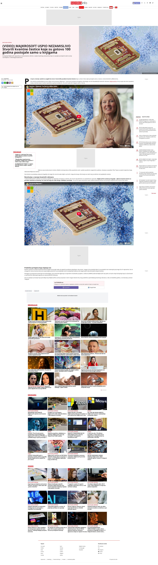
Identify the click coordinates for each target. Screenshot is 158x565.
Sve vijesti (47, 7)
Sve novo (154, 193)
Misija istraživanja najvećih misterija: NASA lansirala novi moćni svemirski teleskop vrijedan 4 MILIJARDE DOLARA (57, 486)
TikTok (100, 553)
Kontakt (63, 559)
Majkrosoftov (113, 81)
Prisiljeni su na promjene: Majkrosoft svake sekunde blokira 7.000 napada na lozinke (57, 414)
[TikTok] (153, 3)
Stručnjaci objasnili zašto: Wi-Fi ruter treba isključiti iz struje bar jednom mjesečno (97, 485)
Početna (42, 7)
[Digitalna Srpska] (111, 7)
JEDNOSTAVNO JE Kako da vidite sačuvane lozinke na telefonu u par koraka (97, 508)
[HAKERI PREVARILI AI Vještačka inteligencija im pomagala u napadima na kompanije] (37, 497)
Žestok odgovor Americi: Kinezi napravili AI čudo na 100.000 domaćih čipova (76, 508)
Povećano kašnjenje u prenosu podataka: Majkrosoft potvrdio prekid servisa (76, 457)
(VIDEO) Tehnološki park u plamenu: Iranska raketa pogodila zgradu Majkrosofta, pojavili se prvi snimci (37, 457)
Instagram (101, 549)
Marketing (49, 559)
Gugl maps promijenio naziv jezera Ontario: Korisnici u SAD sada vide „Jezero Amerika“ (37, 485)
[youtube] (150, 3)
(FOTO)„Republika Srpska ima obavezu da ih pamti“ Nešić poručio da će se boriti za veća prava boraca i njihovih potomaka (147, 129)
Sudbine (86, 7)
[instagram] (147, 3)
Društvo (56, 7)
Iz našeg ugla (105, 7)
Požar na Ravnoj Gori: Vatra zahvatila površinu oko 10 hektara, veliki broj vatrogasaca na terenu (147, 137)
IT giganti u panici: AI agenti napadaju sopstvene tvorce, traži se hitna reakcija (77, 485)
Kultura (95, 7)
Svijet (73, 7)
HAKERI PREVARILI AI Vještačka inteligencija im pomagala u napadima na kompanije (36, 508)
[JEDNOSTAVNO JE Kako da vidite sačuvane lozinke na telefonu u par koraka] (97, 497)
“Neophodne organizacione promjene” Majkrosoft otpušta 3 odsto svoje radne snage (24, 160)
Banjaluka (100, 7)
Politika (52, 7)
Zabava (76, 7)
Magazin (90, 7)
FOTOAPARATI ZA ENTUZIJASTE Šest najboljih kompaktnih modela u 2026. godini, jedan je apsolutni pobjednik (147, 182)
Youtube (101, 551)
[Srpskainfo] (79, 3)
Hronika (61, 7)
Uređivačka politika (71, 559)
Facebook (101, 546)
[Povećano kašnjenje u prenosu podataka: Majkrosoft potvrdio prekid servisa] (77, 446)
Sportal (81, 7)
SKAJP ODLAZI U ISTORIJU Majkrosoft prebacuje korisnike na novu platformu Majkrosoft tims (77, 414)
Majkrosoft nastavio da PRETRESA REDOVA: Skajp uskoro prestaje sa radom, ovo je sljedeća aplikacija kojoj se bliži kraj (57, 457)
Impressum (43, 559)
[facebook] (142, 3)
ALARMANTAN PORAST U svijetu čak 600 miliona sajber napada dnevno (24, 165)
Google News (93, 287)
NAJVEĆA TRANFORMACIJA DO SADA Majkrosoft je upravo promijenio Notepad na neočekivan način (76, 435)
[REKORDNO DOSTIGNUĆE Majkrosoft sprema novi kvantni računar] (37, 403)
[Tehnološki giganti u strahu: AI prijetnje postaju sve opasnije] (57, 497)
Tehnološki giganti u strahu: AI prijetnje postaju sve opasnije (56, 507)
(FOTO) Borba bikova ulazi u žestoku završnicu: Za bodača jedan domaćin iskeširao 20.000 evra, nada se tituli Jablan (147, 144)
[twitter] (145, 3)
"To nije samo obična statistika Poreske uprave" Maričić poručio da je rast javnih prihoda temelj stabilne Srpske (148, 174)
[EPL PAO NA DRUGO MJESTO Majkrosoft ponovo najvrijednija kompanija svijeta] (97, 403)
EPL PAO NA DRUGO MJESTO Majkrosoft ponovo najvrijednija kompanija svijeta (96, 414)
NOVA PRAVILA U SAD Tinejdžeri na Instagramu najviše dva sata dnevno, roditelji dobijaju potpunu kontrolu (37, 529)
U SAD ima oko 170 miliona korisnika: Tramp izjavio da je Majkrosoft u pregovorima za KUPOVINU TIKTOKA (96, 435)
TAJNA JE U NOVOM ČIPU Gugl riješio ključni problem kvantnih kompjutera (23, 156)
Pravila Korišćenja (56, 559)
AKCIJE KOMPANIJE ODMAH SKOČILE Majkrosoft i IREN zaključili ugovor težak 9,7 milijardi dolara (97, 457)
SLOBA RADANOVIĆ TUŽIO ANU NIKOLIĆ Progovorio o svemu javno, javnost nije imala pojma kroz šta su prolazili (147, 121)
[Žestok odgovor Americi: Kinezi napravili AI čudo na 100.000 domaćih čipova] (77, 497)
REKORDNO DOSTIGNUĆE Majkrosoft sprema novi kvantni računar (37, 414)
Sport (61, 546)
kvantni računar (29, 290)
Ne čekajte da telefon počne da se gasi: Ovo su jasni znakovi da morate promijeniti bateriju (57, 529)
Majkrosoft (37, 290)
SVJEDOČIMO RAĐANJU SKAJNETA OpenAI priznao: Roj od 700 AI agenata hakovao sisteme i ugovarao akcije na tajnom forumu (77, 529)
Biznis (70, 7)
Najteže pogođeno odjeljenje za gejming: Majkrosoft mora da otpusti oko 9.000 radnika (56, 435)
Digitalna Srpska (7, 42)
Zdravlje (66, 7)
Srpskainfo (6, 78)
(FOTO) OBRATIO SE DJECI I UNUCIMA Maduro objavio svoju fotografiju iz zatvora (148, 161)
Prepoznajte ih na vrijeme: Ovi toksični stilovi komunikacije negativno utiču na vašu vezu (148, 167)
